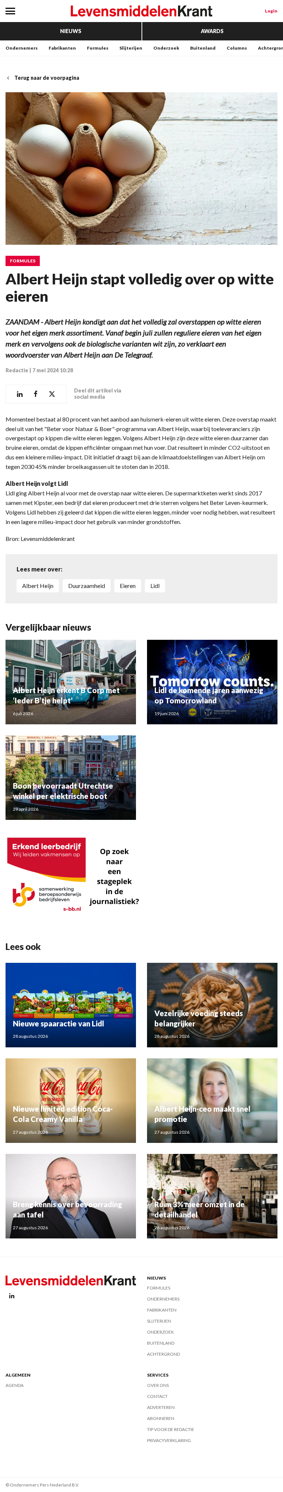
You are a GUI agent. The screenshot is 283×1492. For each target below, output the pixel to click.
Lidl (155, 585)
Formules (97, 48)
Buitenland (203, 48)
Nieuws (70, 31)
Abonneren (160, 1418)
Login (271, 11)
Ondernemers (22, 48)
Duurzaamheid (86, 585)
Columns (237, 48)
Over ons (158, 1385)
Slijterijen (130, 48)
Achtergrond (163, 1354)
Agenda (15, 1385)
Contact (157, 1396)
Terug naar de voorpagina (46, 78)
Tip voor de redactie (170, 1429)
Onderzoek (166, 48)
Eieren (128, 585)
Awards (212, 31)
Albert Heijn (37, 585)
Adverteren (161, 1407)
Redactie (17, 370)
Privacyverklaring (169, 1440)
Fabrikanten (62, 48)
